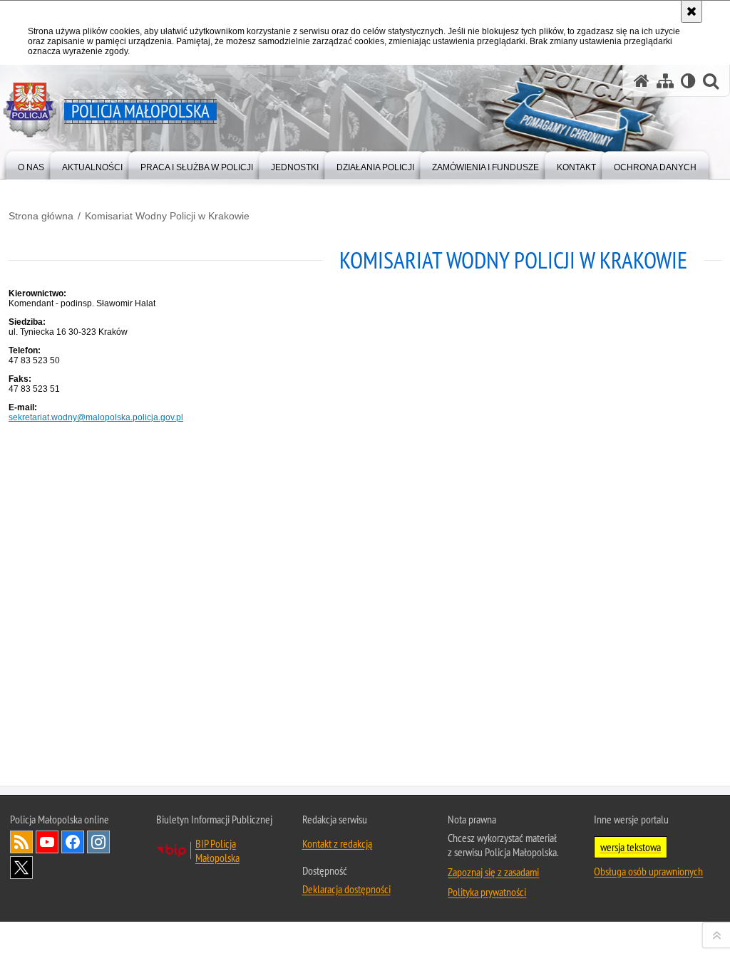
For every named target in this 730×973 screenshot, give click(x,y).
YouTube (47, 842)
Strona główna (41, 216)
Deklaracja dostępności (346, 889)
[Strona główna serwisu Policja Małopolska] (641, 81)
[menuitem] (31, 164)
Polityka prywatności (487, 892)
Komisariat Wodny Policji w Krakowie (167, 216)
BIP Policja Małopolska (217, 850)
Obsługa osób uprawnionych (648, 871)
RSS (21, 842)
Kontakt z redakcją (337, 843)
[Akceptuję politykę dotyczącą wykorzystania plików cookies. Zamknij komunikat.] (691, 11)
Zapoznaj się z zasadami (493, 872)
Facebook (72, 842)
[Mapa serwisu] (665, 81)
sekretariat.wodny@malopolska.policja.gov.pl (96, 417)
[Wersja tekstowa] (688, 81)
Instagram (98, 842)
